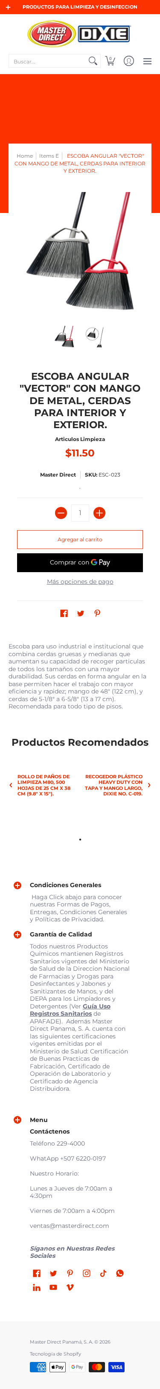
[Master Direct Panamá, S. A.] (80, 33)
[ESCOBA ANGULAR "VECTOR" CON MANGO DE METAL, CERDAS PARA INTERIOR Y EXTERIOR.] (64, 337)
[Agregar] (99, 513)
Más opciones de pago (80, 581)
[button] (110, 60)
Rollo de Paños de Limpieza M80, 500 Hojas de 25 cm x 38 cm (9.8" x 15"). (43, 785)
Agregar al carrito (80, 539)
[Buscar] (93, 60)
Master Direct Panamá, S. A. (61, 1342)
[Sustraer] (61, 513)
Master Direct (58, 474)
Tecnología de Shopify (55, 1354)
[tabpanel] (80, 675)
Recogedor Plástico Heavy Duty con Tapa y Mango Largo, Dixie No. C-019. (114, 785)
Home (25, 156)
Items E (49, 156)
